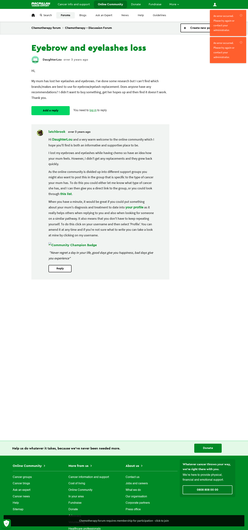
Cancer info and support (74, 4)
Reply (60, 268)
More (172, 4)
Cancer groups (22, 477)
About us (133, 465)
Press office (133, 509)
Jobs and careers (137, 483)
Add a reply (50, 110)
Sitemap (18, 509)
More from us (78, 465)
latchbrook (57, 131)
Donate (136, 4)
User (215, 4)
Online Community (110, 4)
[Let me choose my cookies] (6, 523)
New (198, 28)
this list (66, 194)
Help (141, 15)
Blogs (82, 15)
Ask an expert (21, 490)
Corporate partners (138, 503)
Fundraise (155, 4)
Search (47, 15)
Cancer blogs (21, 483)
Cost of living (76, 483)
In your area (76, 496)
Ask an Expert (103, 15)
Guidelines (159, 15)
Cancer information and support (88, 477)
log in (93, 110)
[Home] (40, 4)
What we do (133, 490)
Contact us (132, 477)
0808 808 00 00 (207, 489)
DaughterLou (52, 59)
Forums (65, 15)
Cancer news (21, 496)
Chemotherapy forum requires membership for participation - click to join (124, 520)
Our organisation (136, 496)
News (125, 15)
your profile (134, 207)
